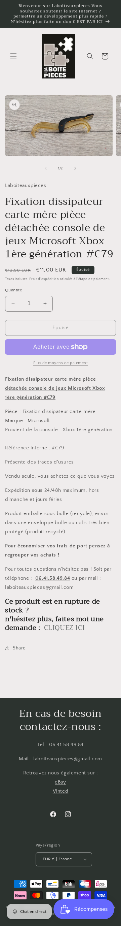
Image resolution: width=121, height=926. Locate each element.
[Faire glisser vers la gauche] (45, 168)
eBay (60, 782)
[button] (13, 56)
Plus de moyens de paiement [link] (60, 363)
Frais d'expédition (44, 279)
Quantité (13, 290)
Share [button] (19, 648)
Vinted (61, 791)
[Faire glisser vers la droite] (75, 168)
